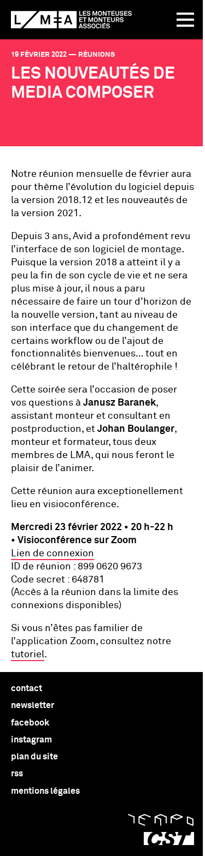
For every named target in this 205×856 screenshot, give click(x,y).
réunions (96, 54)
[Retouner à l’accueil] (71, 19)
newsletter (32, 705)
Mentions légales (45, 791)
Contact (26, 688)
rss (17, 773)
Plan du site (34, 756)
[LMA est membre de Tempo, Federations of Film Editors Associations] (160, 820)
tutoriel (27, 654)
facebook (30, 722)
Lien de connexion (52, 553)
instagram (31, 739)
